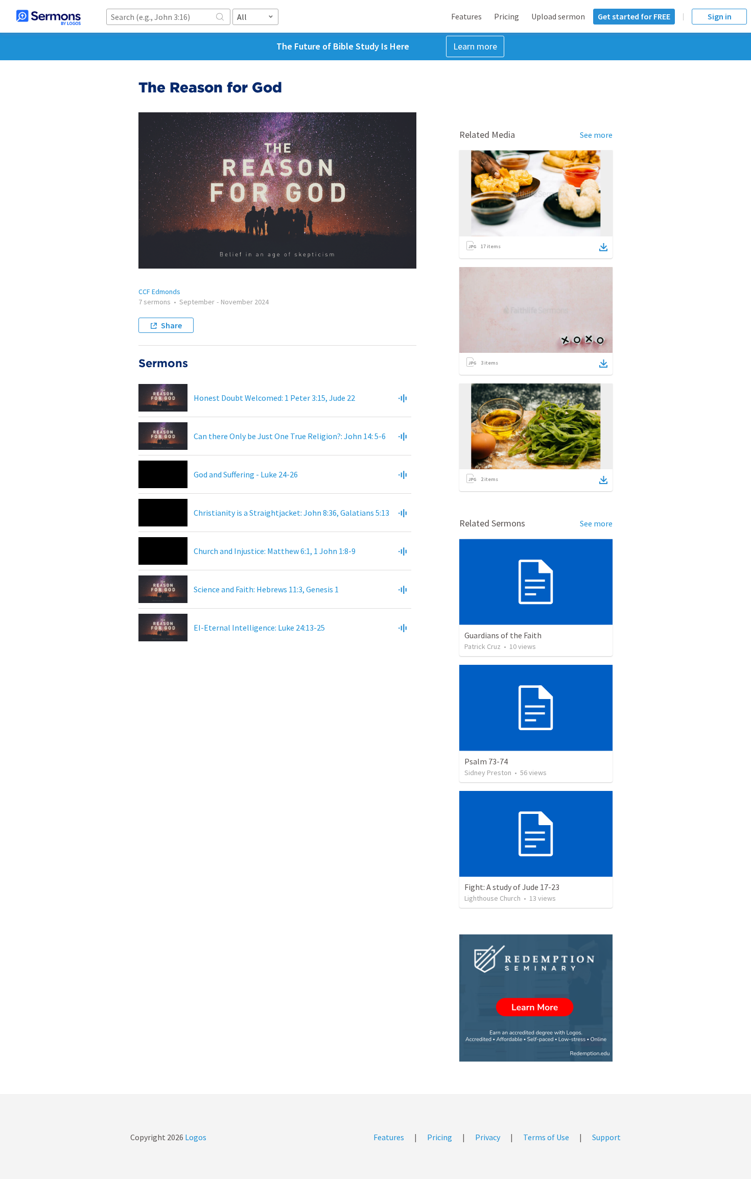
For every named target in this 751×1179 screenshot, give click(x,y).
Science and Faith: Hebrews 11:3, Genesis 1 (266, 589)
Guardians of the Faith (503, 635)
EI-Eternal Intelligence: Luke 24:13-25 (259, 627)
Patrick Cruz (482, 646)
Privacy (487, 1137)
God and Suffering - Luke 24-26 (246, 474)
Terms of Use (546, 1137)
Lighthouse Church (492, 898)
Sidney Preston (487, 772)
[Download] (603, 247)
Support (606, 1137)
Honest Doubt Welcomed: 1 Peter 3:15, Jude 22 (274, 398)
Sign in (720, 16)
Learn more (475, 46)
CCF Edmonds (159, 291)
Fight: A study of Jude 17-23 (511, 887)
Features (466, 16)
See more (596, 135)
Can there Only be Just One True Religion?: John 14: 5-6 (290, 436)
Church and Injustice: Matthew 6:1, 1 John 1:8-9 (275, 551)
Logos (194, 1137)
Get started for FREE (634, 16)
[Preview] (402, 397)
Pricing (506, 16)
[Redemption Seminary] (536, 998)
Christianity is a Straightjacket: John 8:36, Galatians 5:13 (291, 513)
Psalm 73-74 (486, 761)
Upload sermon (558, 16)
